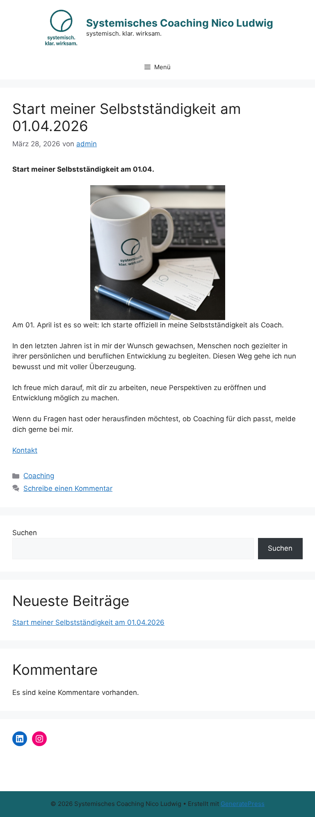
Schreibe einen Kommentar (67, 488)
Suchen (24, 533)
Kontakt (24, 450)
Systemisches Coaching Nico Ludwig (179, 23)
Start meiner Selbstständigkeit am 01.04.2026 (88, 622)
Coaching (38, 476)
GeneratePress (243, 804)
